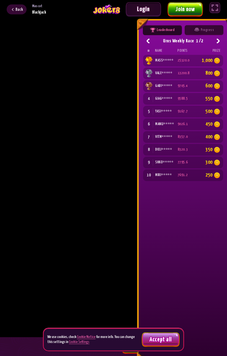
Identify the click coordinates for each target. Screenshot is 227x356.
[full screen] (214, 7)
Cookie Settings (79, 342)
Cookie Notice (86, 337)
